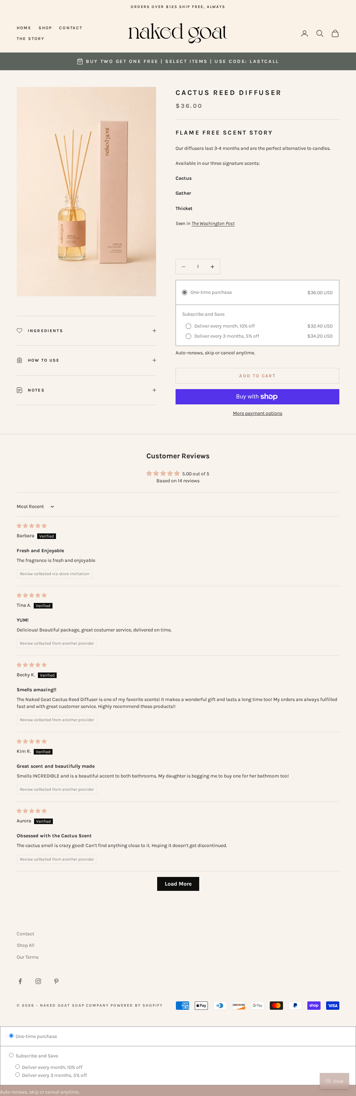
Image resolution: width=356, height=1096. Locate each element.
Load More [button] (178, 883)
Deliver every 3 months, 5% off (54, 1075)
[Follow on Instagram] (38, 981)
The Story (30, 38)
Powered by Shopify (137, 1005)
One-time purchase (36, 1036)
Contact (70, 27)
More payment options (257, 413)
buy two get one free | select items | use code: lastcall (182, 61)
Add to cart (257, 375)
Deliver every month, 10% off (51, 1067)
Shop (45, 27)
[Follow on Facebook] (20, 981)
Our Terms (28, 957)
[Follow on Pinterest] (56, 981)
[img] (32, 526)
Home (24, 27)
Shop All (25, 945)
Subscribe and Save (36, 1056)
